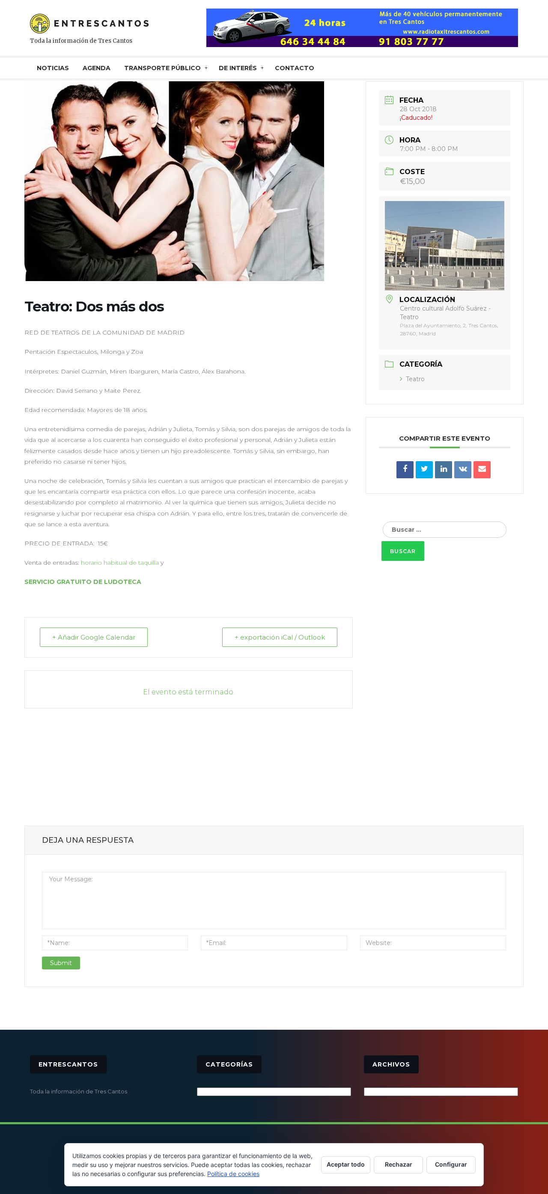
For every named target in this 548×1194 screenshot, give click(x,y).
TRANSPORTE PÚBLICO (162, 68)
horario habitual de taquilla (120, 562)
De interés (238, 68)
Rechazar (398, 1164)
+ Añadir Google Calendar (93, 637)
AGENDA (96, 68)
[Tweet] (424, 469)
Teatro (415, 379)
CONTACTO (294, 68)
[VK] (462, 469)
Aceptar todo (346, 1164)
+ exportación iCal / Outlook (280, 637)
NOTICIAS (53, 68)
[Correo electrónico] (482, 469)
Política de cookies (233, 1173)
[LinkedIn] (443, 469)
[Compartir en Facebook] (405, 469)
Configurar (451, 1164)
